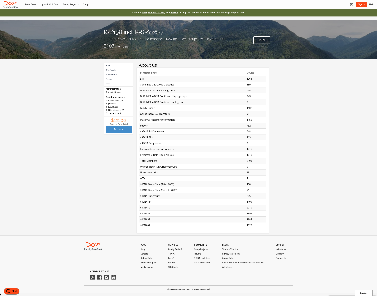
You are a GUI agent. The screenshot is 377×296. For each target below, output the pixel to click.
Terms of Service (230, 249)
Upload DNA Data (49, 4)
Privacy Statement (231, 254)
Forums (197, 254)
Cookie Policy (228, 258)
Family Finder (149, 12)
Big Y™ (171, 258)
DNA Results (111, 70)
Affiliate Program (149, 263)
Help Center (281, 249)
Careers (144, 254)
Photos (109, 79)
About (108, 65)
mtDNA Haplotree (202, 263)
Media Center (147, 267)
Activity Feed (111, 74)
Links (108, 83)
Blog (143, 249)
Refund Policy (147, 258)
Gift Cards (173, 267)
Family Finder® (175, 249)
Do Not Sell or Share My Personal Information (243, 263)
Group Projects (71, 4)
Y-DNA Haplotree (202, 258)
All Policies (227, 267)
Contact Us (281, 258)
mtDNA (174, 12)
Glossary (280, 254)
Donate (118, 129)
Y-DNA (160, 12)
